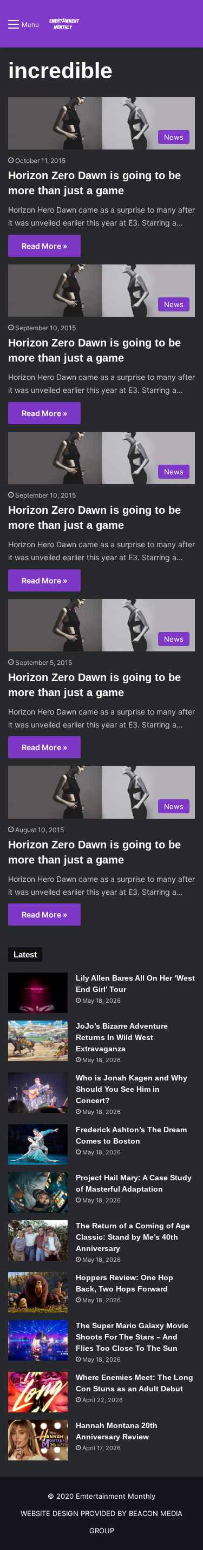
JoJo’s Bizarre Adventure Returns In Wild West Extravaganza (122, 1037)
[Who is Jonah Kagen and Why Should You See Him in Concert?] (38, 1092)
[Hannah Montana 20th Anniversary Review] (38, 1440)
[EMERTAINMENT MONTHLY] (63, 24)
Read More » (44, 245)
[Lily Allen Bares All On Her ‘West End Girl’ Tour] (38, 993)
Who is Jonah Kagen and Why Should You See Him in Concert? (131, 1089)
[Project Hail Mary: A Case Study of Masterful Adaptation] (38, 1192)
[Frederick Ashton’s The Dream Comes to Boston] (38, 1144)
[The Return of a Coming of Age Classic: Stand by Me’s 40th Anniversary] (38, 1240)
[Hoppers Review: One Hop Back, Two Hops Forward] (38, 1292)
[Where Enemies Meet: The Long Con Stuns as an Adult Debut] (38, 1392)
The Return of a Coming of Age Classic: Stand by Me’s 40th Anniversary (133, 1237)
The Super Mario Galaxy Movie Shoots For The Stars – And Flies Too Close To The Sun (132, 1336)
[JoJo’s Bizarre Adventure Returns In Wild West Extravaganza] (38, 1041)
